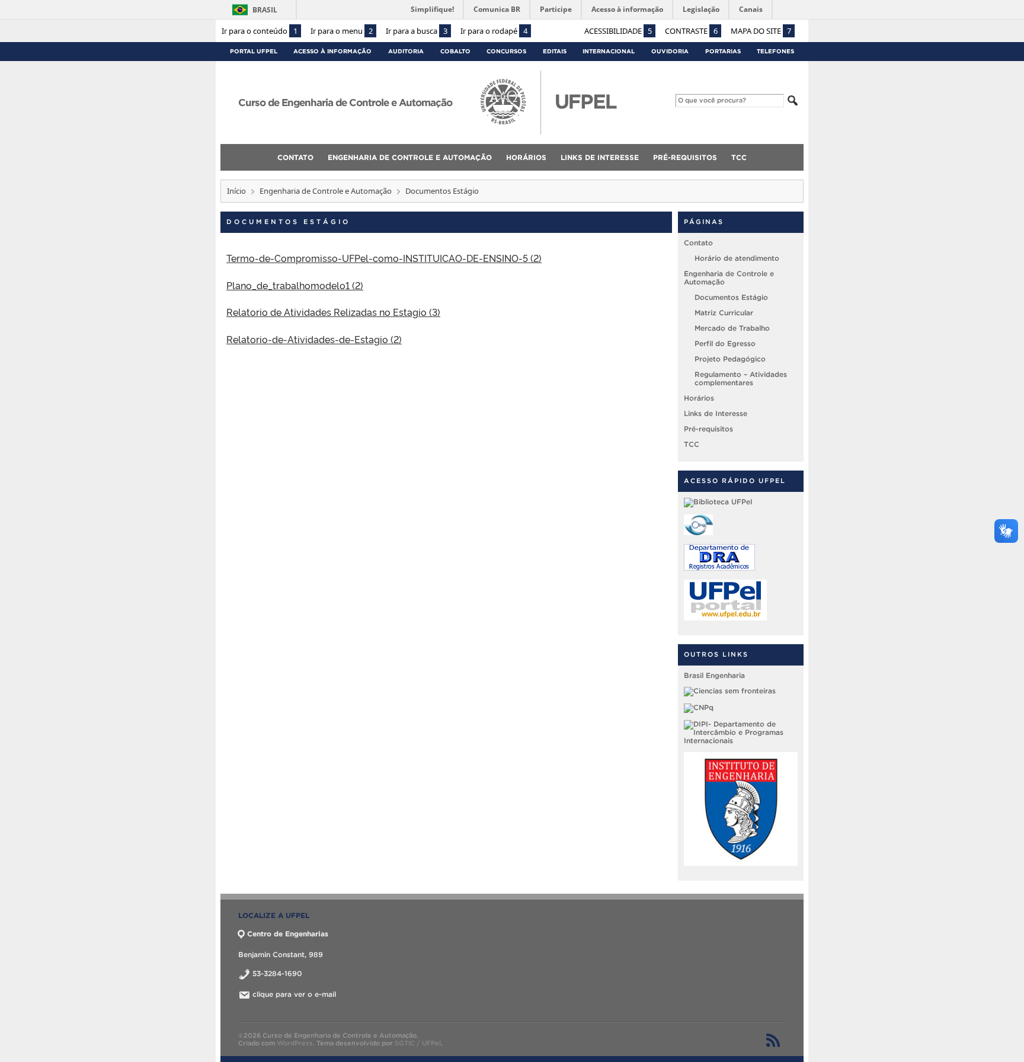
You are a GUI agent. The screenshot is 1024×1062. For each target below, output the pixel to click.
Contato (698, 243)
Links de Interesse (715, 413)
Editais (555, 51)
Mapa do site (761, 30)
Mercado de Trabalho (732, 328)
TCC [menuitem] (739, 157)
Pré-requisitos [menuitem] (685, 157)
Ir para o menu (342, 30)
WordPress (295, 1043)
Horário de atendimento (737, 258)
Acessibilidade (618, 30)
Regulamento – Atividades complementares (741, 378)
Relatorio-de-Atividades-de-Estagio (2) (314, 339)
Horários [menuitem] (526, 157)
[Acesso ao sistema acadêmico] (719, 568)
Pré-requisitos (708, 429)
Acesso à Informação (332, 51)
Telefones (775, 51)
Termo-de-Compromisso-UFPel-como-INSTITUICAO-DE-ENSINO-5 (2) (384, 257)
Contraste (691, 30)
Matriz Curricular (724, 312)
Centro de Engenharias (287, 934)
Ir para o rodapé (493, 30)
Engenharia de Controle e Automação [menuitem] (410, 157)
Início (236, 190)
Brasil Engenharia (714, 675)
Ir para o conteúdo (259, 30)
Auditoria (406, 51)
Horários (699, 398)
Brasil (264, 10)
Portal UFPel (253, 51)
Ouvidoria (670, 51)
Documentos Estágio (731, 297)
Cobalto (455, 51)
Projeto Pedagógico (730, 359)
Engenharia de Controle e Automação (326, 190)
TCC (691, 444)
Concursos (506, 51)
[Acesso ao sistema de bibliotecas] (718, 502)
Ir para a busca (416, 30)
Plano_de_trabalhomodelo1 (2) (294, 285)
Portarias (723, 51)
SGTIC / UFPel (418, 1043)
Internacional (609, 51)
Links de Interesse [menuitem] (600, 157)
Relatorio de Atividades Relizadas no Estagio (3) (333, 311)
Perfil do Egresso (725, 343)
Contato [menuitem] (295, 157)
